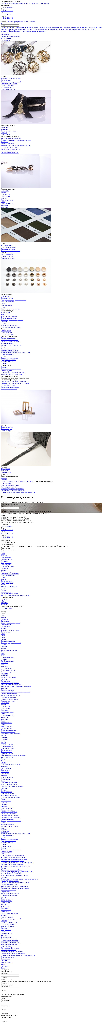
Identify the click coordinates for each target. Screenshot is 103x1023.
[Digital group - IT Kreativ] (3, 612)
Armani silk (4, 739)
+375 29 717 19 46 (7, 11)
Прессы (3, 868)
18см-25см (4, 663)
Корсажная (4, 775)
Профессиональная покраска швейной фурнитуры (18, 492)
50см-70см (4, 666)
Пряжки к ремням (7, 334)
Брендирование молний (9, 944)
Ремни (100, 27)
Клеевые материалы (21, 27)
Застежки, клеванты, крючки (11, 138)
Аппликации (5, 312)
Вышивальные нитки (8, 349)
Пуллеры (4, 645)
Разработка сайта (6, 608)
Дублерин (4, 127)
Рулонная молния (7, 917)
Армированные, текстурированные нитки (15, 352)
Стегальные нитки (7, 354)
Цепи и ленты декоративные (11, 327)
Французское (5, 469)
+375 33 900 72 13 (7, 14)
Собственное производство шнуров (13, 490)
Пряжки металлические (9, 147)
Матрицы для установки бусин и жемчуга (15, 866)
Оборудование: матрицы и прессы (12, 372)
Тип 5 (3, 635)
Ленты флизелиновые (8, 131)
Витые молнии (6, 80)
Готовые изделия (6, 371)
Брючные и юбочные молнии (11, 78)
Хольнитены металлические (10, 149)
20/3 (2, 828)
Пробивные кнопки (7, 256)
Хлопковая (4, 198)
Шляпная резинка (7, 361)
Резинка (25, 29)
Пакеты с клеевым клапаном (11, 341)
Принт (3, 202)
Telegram (4, 599)
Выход (3, 968)
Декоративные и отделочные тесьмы (13, 300)
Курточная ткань (6, 245)
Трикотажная (5, 196)
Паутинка (4, 133)
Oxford (3, 724)
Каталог (3, 617)
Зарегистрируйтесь (17, 994)
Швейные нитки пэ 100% (9, 351)
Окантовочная (6, 768)
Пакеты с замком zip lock (9, 340)
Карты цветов (44, 3)
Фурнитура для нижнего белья (11, 374)
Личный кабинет (6, 962)
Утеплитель (25, 31)
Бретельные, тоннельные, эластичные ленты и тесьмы (19, 879)
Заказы (3, 964)
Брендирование (10, 3)
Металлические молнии (9, 84)
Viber (2, 601)
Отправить (4, 983)
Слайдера (4, 646)
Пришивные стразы (7, 793)
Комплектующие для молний (11, 82)
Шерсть (3, 735)
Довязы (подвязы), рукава (48, 29)
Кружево (17, 31)
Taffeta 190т (5, 191)
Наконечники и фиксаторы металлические (15, 145)
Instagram (4, 604)
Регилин (4, 877)
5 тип (3, 655)
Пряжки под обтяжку (8, 924)
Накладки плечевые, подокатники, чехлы (71, 29)
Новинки (10, 22)
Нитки (20, 29)
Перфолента (5, 772)
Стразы (3, 323)
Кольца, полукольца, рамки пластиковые (15, 381)
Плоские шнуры (6, 430)
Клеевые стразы (6, 792)
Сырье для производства (37, 31)
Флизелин (4, 129)
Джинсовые (5, 35)
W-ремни (4, 806)
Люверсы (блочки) (7, 143)
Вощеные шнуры (7, 427)
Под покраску (5, 892)
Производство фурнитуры (10, 485)
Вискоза (3, 193)
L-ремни (4, 804)
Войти (3, 998)
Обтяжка (4, 480)
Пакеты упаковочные (8, 338)
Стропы (3, 307)
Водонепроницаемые (8, 641)
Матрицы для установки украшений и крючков (17, 862)
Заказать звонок (6, 5)
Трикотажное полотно (8, 247)
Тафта (3, 741)
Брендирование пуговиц (9, 941)
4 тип (3, 654)
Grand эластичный (7, 203)
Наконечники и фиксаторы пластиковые (15, 383)
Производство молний (8, 487)
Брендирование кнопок (9, 939)
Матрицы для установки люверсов (13, 857)
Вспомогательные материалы (11, 369)
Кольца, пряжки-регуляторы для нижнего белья (17, 872)
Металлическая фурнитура (38, 27)
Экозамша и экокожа (8, 249)
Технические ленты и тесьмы (11, 309)
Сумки (3, 853)
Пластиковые (5, 40)
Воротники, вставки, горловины (12, 320)
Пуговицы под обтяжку (9, 922)
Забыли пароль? (6, 996)
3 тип (3, 652)
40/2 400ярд (5, 832)
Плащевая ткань (6, 728)
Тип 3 (3, 634)
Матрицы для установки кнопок (12, 864)
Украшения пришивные (9, 325)
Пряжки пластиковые (8, 385)
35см (2, 664)
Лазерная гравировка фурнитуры (12, 489)
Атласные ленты (6, 296)
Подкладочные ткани (54, 27)
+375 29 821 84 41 (7, 18)
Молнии (11, 27)
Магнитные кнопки (7, 254)
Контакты (32, 22)
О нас (3, 3)
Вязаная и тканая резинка (9, 358)
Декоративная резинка (8, 360)
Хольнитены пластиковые (10, 387)
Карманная (4, 205)
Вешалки (4, 367)
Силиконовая (5, 770)
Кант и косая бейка (7, 302)
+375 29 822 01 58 (7, 7)
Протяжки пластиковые (9, 389)
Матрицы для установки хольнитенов (14, 859)
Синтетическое (6, 472)
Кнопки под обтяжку (8, 926)
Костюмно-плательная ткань (10, 251)
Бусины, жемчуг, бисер (9, 318)
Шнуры (11, 31)
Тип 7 (3, 637)
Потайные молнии (7, 85)
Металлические (6, 38)
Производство (21, 3)
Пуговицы (4, 27)
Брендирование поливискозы (11, 942)
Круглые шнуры (6, 429)
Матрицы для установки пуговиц (12, 861)
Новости (4, 961)
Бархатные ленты (7, 298)
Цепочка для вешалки (8, 151)
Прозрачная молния (7, 657)
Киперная (4, 766)
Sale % (26, 22)
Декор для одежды (91, 27)
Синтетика (4, 737)
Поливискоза (5, 194)
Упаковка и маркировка (9, 29)
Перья (3, 303)
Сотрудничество (6, 559)
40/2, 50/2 (4, 830)
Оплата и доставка (32, 3)
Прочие (3, 363)
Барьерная (4, 207)
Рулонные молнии (7, 87)
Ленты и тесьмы (78, 27)
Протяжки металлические (10, 153)
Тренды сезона (18, 22)
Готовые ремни (6, 331)
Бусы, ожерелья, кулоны (9, 316)
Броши (3, 314)
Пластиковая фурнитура (9, 884)
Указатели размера (7, 343)
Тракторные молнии (8, 89)
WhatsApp (4, 603)
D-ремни (4, 803)
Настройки (4, 966)
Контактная (5, 773)
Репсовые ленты (6, 305)
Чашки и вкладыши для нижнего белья (14, 875)
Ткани (65, 27)
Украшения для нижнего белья (11, 873)
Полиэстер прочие (7, 200)
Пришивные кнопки (8, 258)
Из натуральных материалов (10, 36)
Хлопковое (4, 470)
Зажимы (3, 648)
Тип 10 (3, 639)
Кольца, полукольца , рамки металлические (16, 140)
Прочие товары (33, 29)
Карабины (4, 142)
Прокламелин (5, 134)
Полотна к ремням (7, 332)
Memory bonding (6, 726)
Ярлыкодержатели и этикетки (11, 345)
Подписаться (5, 510)
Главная (3, 481)
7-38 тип (4, 659)
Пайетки (4, 322)
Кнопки (70, 27)
